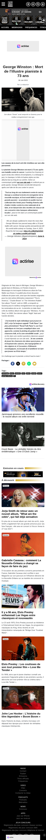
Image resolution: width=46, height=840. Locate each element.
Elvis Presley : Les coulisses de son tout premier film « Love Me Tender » (21, 667)
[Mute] (40, 12)
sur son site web (23, 182)
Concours (23, 809)
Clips (23, 788)
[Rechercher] (38, 4)
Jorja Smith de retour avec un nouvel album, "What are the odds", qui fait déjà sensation (20, 513)
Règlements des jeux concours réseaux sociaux (23, 825)
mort (23, 373)
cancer (39, 373)
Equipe (23, 773)
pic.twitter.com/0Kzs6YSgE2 (24, 233)
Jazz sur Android (23, 818)
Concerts (23, 790)
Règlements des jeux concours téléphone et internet (23, 830)
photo (28, 373)
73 (14, 376)
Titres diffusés (23, 778)
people (34, 373)
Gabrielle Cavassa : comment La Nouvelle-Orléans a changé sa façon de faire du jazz (21, 563)
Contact (23, 771)
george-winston (7, 376)
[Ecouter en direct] (33, 4)
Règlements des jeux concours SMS (23, 828)
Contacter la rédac (23, 793)
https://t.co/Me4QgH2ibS (33, 231)
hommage (5, 373)
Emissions (23, 776)
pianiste (17, 373)
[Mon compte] (43, 4)
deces (12, 373)
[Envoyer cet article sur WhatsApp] (28, 365)
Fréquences (31, 27)
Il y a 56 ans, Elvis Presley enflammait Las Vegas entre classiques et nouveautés (18, 615)
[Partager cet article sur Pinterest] (23, 365)
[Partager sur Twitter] (17, 365)
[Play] (3, 19)
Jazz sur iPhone (23, 816)
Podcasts (23, 800)
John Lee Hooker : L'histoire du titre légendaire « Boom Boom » (21, 715)
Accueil (5, 27)
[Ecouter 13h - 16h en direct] (23, 474)
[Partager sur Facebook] (12, 365)
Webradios (17, 27)
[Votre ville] (28, 4)
